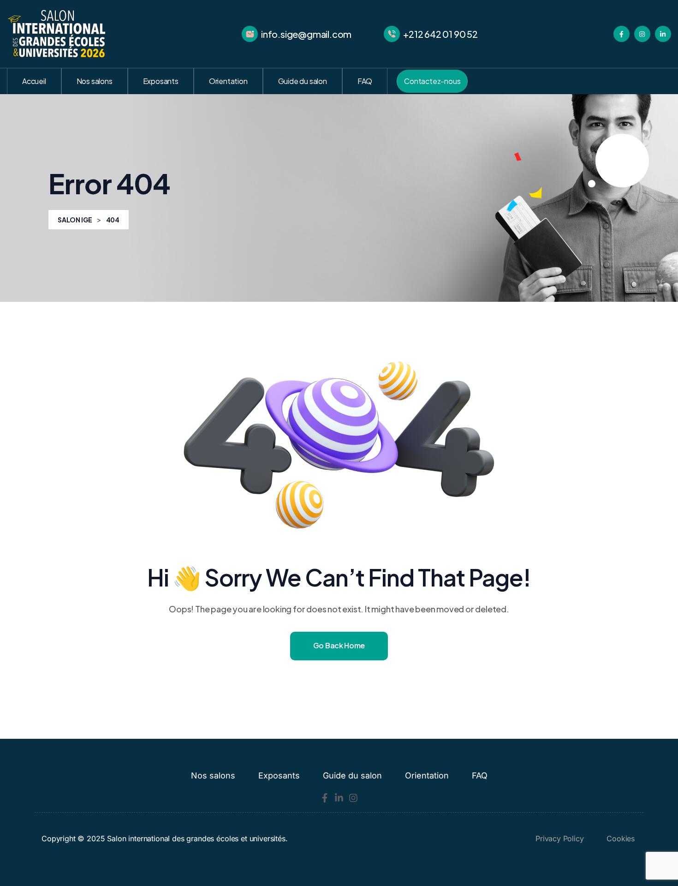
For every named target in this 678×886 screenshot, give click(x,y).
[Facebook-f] (324, 797)
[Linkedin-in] (339, 797)
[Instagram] (353, 797)
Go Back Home (339, 645)
